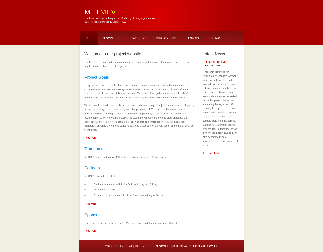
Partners (138, 38)
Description (112, 38)
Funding (192, 38)
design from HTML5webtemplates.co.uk (186, 246)
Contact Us (218, 38)
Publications (166, 38)
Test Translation (211, 153)
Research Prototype (215, 61)
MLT (100, 12)
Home (88, 38)
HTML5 (139, 246)
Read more (90, 137)
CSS (150, 246)
